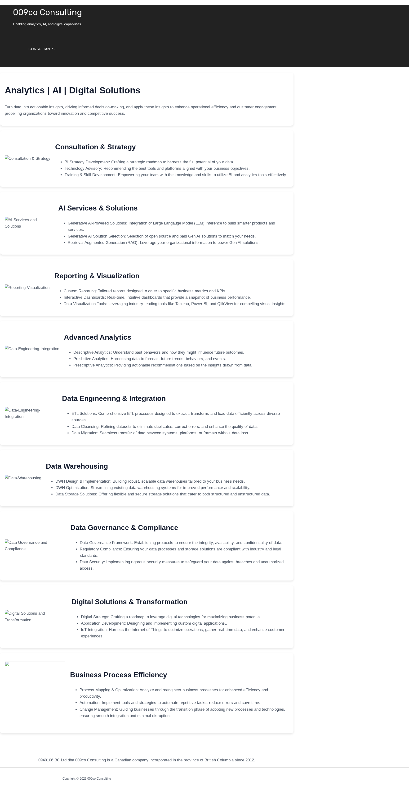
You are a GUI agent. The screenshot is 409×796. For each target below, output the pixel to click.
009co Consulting (47, 12)
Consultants (41, 49)
